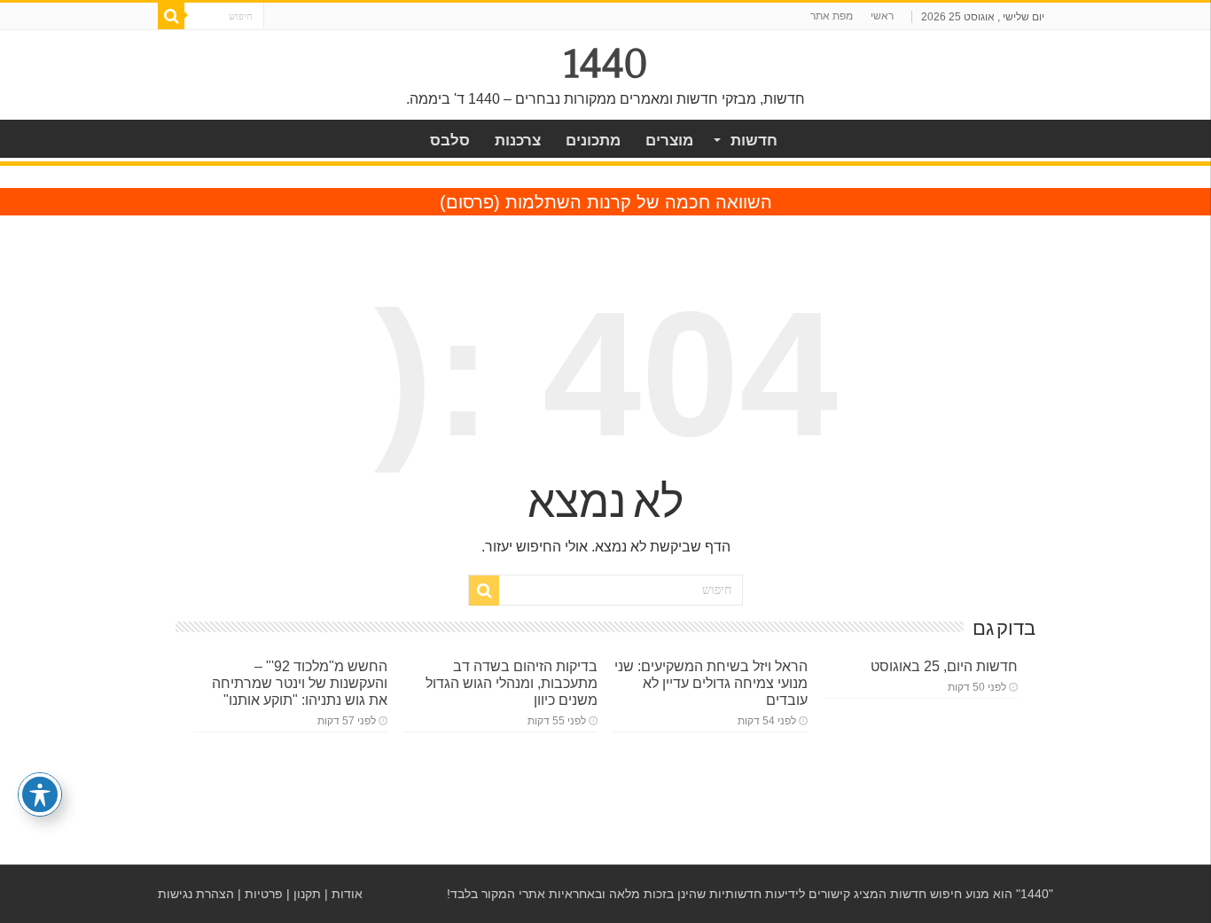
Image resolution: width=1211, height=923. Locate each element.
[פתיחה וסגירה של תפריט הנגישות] (40, 794)
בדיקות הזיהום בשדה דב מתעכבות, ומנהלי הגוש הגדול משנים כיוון (512, 683)
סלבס (450, 140)
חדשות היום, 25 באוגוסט (944, 666)
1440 (606, 64)
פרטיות (264, 894)
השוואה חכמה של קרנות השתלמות (638, 202)
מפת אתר (831, 16)
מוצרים (669, 140)
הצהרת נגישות (196, 894)
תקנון (307, 894)
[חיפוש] (171, 16)
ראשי (882, 16)
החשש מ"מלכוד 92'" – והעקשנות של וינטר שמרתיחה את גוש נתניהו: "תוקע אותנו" (299, 683)
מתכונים (593, 140)
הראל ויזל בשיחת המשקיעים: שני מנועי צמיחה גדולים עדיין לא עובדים (711, 683)
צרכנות (518, 140)
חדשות (754, 140)
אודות (347, 894)
